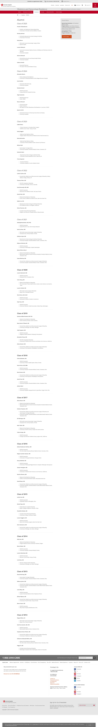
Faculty (42, 12)
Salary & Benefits (50, 12)
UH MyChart (78, 5)
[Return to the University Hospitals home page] (8, 5)
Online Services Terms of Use (18, 724)
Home (17, 15)
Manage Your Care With (12, 673)
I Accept (89, 724)
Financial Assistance (54, 680)
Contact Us (52, 678)
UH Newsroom (53, 681)
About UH (52, 682)
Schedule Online (66, 1)
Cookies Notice (35, 724)
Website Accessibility (54, 684)
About (19, 12)
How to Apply (59, 12)
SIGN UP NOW (82, 705)
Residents (37, 12)
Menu (95, 6)
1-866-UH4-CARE (11, 657)
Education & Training (27, 12)
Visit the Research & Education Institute (71, 9)
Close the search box (91, 5)
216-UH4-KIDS (53, 675)
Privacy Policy (27, 724)
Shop (82, 5)
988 (51, 688)
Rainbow (72, 5)
